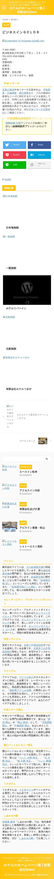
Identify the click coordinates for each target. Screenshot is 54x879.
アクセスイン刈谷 (30, 490)
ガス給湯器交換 (34, 567)
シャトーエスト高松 (31, 546)
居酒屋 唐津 (8, 821)
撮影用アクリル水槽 (20, 690)
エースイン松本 (28, 471)
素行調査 (24, 92)
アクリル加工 (26, 677)
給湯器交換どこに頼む (24, 586)
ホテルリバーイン (16, 308)
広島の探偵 (8, 89)
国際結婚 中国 (13, 122)
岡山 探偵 (22, 722)
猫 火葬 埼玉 (24, 760)
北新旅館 (11, 348)
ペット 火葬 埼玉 (28, 757)
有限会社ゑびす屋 (30, 509)
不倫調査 (12, 92)
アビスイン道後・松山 (32, 527)
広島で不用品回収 (33, 645)
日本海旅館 (12, 227)
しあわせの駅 (26, 838)
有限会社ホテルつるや (19, 388)
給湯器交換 (37, 576)
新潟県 (8, 179)
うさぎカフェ (26, 789)
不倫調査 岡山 (21, 725)
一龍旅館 (11, 268)
